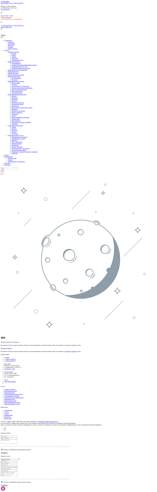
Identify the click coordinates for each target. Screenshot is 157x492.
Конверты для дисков (18, 111)
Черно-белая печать (14, 62)
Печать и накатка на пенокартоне (22, 88)
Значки (14, 127)
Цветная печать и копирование (17, 70)
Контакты (7, 165)
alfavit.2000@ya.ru (6, 3)
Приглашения (16, 120)
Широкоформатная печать (16, 81)
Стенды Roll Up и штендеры (20, 86)
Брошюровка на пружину (19, 137)
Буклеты (14, 101)
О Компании (8, 410)
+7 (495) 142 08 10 (17, 3)
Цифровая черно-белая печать (21, 68)
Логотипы (15, 58)
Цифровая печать (13, 71)
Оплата (10, 160)
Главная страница (6, 348)
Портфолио (11, 44)
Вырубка (14, 140)
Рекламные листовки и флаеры (21, 122)
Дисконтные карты (17, 104)
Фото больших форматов (19, 89)
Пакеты (14, 132)
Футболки (15, 134)
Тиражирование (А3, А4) (19, 66)
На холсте (15, 80)
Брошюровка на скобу (18, 138)
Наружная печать (17, 91)
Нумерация (15, 145)
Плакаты (14, 84)
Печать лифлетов (17, 112)
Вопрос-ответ (12, 158)
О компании (8, 40)
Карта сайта (8, 418)
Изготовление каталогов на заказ (22, 107)
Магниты (14, 130)
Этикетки (15, 124)
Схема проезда (5, 9)
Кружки (14, 129)
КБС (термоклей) (17, 142)
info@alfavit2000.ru (10, 381)
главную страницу (71, 351)
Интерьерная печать (14, 76)
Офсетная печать (13, 73)
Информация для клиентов (16, 161)
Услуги (6, 50)
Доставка (7, 163)
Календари (15, 106)
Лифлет (14, 57)
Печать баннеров (17, 93)
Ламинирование (17, 143)
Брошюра (14, 99)
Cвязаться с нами (9, 369)
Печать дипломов (17, 147)
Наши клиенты (12, 48)
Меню (3, 35)
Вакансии (11, 45)
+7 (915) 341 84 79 (17, 25)
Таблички (15, 153)
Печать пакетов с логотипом (20, 148)
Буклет (14, 55)
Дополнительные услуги (15, 135)
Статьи (6, 155)
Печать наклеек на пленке (16, 75)
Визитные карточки (18, 102)
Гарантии (11, 42)
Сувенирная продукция (15, 125)
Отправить (4, 453)
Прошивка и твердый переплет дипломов (25, 152)
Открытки (15, 114)
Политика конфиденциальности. (48, 421)
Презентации (16, 119)
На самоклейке (16, 78)
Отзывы (10, 47)
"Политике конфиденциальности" (60, 446)
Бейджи (14, 53)
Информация (8, 156)
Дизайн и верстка (13, 52)
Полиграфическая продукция (17, 94)
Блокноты (15, 98)
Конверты (15, 109)
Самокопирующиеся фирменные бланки (24, 65)
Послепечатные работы (19, 150)
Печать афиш (16, 83)
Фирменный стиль (17, 60)
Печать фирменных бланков (20, 117)
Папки (14, 116)
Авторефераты (16, 63)
